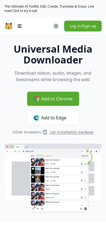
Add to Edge (53, 118)
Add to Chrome (57, 99)
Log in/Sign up (83, 25)
